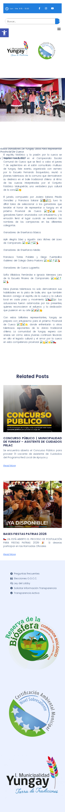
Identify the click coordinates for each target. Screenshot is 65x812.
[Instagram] (46, 8)
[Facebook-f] (39, 8)
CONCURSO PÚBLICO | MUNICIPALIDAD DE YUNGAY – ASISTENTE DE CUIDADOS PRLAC (32, 441)
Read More (9, 465)
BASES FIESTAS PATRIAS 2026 (25, 534)
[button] (4, 32)
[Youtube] (52, 8)
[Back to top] (57, 804)
